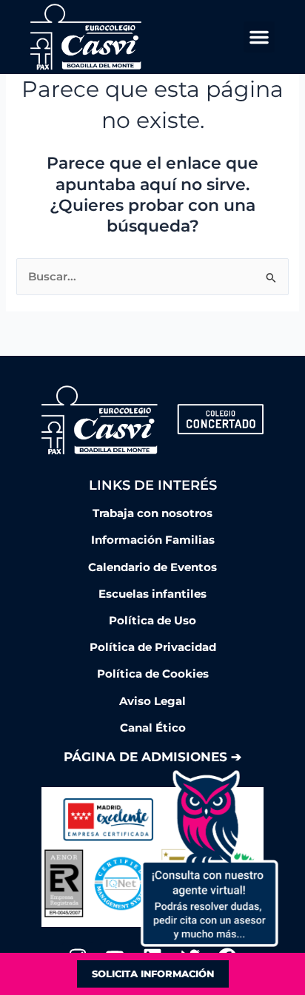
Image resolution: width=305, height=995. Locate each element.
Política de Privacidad (153, 647)
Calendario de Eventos (152, 567)
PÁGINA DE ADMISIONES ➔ (152, 756)
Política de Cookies (153, 674)
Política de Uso (152, 620)
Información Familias (153, 540)
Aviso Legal (152, 701)
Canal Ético (153, 728)
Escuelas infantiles (152, 594)
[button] (259, 37)
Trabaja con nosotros (152, 513)
